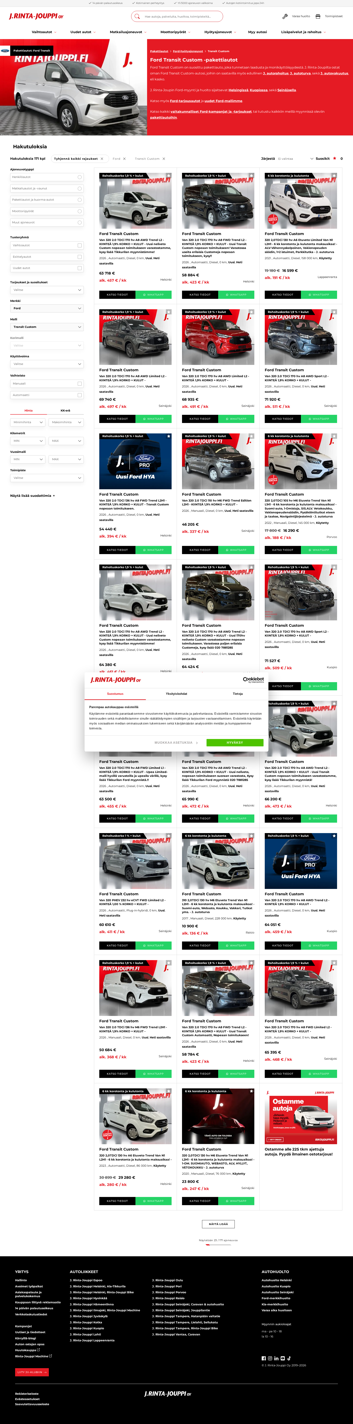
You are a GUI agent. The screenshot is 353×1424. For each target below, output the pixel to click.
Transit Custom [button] (153, 159)
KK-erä (65, 410)
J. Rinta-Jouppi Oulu (167, 1280)
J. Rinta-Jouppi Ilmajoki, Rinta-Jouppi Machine (105, 1310)
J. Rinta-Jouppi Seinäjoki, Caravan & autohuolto (188, 1304)
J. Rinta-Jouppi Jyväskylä (89, 1316)
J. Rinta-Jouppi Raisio (168, 1298)
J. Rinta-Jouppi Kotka (86, 1322)
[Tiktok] (289, 1357)
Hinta (29, 410)
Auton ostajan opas (29, 1344)
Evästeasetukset (27, 1399)
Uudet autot (21, 268)
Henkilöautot (21, 177)
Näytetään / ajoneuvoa (218, 1240)
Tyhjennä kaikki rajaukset (81, 159)
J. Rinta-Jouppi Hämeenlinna (92, 1304)
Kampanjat (23, 1326)
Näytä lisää (218, 1224)
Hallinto (21, 1280)
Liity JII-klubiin (30, 1372)
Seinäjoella (286, 90)
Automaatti (21, 395)
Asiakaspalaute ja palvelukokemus (28, 1294)
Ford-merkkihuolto (276, 1298)
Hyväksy (235, 742)
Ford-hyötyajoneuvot (188, 51)
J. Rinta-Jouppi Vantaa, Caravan (176, 1334)
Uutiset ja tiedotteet (30, 1332)
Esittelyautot (22, 257)
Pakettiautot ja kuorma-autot (33, 199)
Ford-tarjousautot (185, 101)
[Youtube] (283, 1357)
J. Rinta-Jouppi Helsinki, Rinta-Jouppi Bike (102, 1292)
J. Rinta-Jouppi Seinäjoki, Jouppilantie (181, 1310)
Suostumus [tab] (115, 693)
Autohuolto (275, 1272)
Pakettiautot (159, 51)
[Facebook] (264, 1357)
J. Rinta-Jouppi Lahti (85, 1334)
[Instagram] (270, 1357)
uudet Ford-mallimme (223, 101)
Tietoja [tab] (238, 693)
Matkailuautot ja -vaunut (29, 188)
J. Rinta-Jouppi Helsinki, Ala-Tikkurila (98, 1286)
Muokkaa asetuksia (174, 742)
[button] (32, 496)
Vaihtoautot (21, 245)
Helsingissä (238, 90)
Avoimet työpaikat (29, 1286)
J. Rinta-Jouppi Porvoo (169, 1292)
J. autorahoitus (276, 73)
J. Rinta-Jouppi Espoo (86, 1280)
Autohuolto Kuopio (276, 1286)
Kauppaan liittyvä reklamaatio (38, 1302)
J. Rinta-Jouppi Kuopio (87, 1328)
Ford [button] (122, 159)
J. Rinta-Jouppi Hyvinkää (88, 1298)
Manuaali (19, 383)
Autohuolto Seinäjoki (278, 1292)
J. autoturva (300, 73)
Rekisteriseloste (27, 1394)
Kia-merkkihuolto (275, 1304)
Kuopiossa (259, 90)
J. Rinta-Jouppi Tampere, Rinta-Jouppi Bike (185, 1328)
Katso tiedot (117, 294)
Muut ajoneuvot (23, 222)
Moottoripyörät (23, 211)
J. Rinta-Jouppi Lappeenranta (92, 1340)
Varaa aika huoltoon (277, 1310)
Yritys (21, 1272)
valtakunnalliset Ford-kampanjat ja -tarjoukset (211, 112)
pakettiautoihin (163, 117)
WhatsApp (155, 294)
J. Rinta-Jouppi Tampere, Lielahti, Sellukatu (185, 1322)
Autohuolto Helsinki (277, 1280)
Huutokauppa (26, 1350)
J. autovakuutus (334, 73)
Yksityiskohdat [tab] (176, 693)
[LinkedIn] (276, 1357)
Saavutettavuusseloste (32, 1404)
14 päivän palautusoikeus (34, 1308)
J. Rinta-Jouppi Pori (167, 1286)
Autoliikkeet (84, 1272)
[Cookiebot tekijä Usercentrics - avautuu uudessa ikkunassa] (246, 680)
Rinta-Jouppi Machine (32, 1356)
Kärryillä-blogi (25, 1338)
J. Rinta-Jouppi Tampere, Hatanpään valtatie (186, 1316)
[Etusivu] (36, 16)
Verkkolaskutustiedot (31, 1314)
